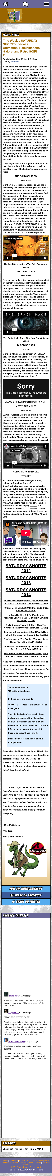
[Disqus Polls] (26, 954)
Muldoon (15, 61)
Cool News (13, 1161)
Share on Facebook (27, 895)
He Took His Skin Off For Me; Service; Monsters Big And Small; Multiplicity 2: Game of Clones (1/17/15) (26, 618)
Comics (23, 1163)
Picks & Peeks (37, 1161)
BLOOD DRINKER (14, 402)
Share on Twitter (27, 901)
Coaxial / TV (24, 1161)
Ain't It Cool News (31, 16)
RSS (13, 1167)
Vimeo (26, 267)
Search (30, 1163)
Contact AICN (35, 1167)
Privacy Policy (22, 1167)
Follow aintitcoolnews (26, 888)
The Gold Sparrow (13, 264)
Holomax (32, 402)
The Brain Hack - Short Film (16, 338)
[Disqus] (26, 1025)
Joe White (40, 338)
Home (5, 1161)
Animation (14, 1163)
